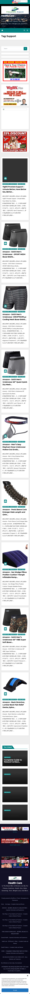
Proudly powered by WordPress (9, 898)
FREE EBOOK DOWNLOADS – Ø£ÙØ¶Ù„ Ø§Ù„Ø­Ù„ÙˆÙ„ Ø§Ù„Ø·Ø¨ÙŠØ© (15, 932)
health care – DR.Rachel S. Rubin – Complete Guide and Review (15, 942)
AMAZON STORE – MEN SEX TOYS (10, 311)
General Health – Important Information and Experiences (14, 937)
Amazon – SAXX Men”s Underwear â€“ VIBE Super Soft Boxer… (14, 639)
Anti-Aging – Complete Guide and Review (14, 904)
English (18, 1)
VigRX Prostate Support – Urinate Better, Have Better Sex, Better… (14, 189)
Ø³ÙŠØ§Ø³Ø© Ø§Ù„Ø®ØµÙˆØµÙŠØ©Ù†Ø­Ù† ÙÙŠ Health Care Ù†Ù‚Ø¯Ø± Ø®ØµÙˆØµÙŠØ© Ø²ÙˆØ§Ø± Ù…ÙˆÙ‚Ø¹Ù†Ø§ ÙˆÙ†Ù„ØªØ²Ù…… (15, 969)
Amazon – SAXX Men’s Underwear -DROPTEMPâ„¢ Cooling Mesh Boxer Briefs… (14, 317)
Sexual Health (21, 311)
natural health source (15, 845)
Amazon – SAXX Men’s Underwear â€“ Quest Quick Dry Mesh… (14, 382)
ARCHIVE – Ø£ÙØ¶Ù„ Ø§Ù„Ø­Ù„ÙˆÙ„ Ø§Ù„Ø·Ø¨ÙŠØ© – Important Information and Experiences (15, 909)
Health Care (7, 15)
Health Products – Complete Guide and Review (12, 947)
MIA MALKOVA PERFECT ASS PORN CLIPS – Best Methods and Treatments (15, 958)
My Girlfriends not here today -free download (11, 963)
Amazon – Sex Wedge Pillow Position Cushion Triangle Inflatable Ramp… (14, 574)
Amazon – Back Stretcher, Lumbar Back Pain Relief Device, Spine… (13, 704)
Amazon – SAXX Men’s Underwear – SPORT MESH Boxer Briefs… (13, 254)
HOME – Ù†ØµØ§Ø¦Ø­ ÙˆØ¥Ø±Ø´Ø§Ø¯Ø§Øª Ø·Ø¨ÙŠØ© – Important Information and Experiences (15, 952)
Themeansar (15, 900)
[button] (27, 975)
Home (2, 904)
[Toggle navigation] (27, 30)
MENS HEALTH (7, 757)
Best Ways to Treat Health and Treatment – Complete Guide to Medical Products (15, 915)
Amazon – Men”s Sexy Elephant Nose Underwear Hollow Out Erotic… (14, 447)
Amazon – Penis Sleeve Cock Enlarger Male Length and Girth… (14, 512)
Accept (15, 990)
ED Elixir (15, 832)
